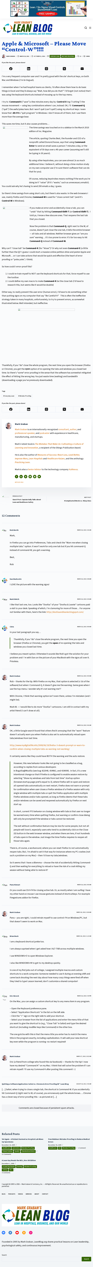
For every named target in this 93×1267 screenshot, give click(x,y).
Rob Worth (14, 530)
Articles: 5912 (19, 482)
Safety (5, 1170)
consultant (63, 429)
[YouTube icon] (39, 476)
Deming (19, 1166)
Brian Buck (14, 936)
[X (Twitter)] (64, 69)
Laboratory (16, 1148)
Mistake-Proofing (68, 56)
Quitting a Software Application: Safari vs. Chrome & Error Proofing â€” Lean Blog (35, 1084)
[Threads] (46, 69)
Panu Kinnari (15, 885)
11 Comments (6, 1154)
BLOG (3, 1194)
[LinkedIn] (29, 69)
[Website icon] (25, 476)
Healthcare (6, 1148)
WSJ (11, 1170)
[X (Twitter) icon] (30, 476)
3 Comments (6, 1173)
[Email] (82, 69)
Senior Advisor (34, 469)
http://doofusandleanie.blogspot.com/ (65, 612)
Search (4, 1255)
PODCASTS (11, 1194)
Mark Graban (21, 429)
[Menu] (90, 28)
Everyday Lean (55, 56)
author (73, 429)
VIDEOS (20, 1194)
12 (80, 56)
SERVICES (29, 1194)
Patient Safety (7, 1151)
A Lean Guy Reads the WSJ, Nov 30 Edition (19, 1160)
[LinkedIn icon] (21, 476)
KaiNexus (73, 469)
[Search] (86, 28)
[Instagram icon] (34, 476)
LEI (60, 1148)
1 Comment (82, 1148)
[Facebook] (11, 69)
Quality (17, 1151)
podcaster (44, 433)
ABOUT (36, 1194)
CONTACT (45, 1194)
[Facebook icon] (16, 476)
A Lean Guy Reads (9, 1166)
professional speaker (25, 433)
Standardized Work (28, 1151)
